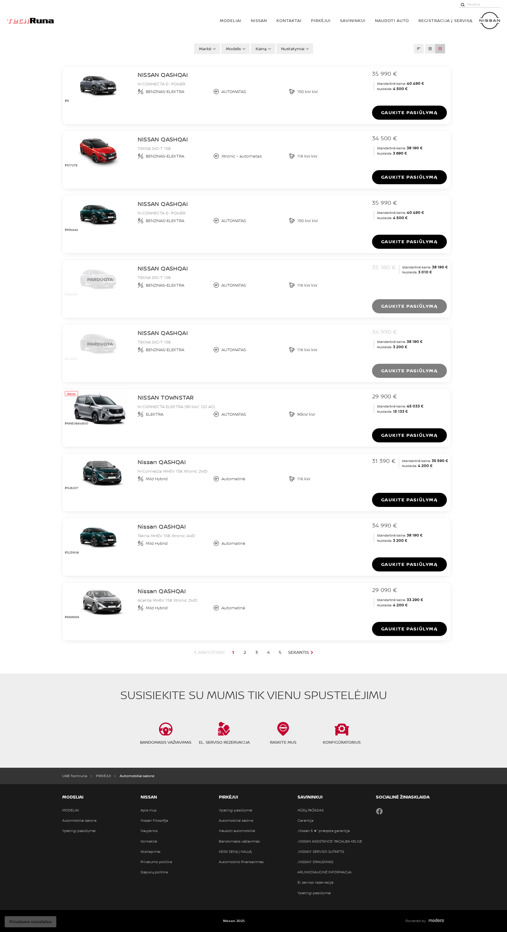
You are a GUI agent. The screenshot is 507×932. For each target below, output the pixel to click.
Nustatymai (292, 48)
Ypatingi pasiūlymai (79, 830)
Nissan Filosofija (154, 820)
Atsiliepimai (150, 851)
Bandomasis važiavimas (239, 841)
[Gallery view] (430, 48)
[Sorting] (419, 48)
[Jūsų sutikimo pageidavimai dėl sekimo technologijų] (30, 921)
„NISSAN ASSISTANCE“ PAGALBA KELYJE (330, 841)
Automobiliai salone (79, 820)
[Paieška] (463, 4)
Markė (205, 48)
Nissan (259, 20)
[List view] (440, 48)
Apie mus (148, 810)
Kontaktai (289, 20)
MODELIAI (230, 20)
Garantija (305, 820)
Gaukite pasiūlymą (409, 112)
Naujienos (149, 830)
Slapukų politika (154, 872)
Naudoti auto (392, 20)
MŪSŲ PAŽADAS (311, 810)
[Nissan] (489, 20)
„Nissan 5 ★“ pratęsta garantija (324, 830)
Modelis (233, 48)
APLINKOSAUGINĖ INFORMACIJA (324, 872)
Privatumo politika (156, 862)
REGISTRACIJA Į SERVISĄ (445, 20)
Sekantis (298, 652)
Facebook (379, 811)
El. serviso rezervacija (315, 882)
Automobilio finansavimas (241, 862)
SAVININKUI (353, 20)
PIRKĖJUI (321, 20)
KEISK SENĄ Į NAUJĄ (235, 851)
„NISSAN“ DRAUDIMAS (315, 862)
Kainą (261, 48)
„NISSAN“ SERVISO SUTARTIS (321, 851)
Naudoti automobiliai (237, 830)
